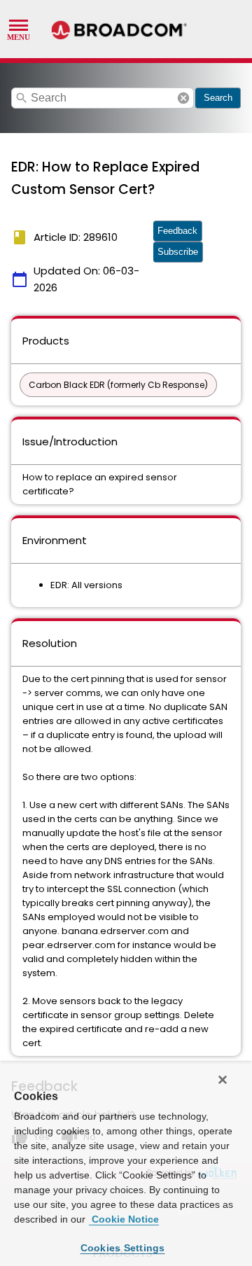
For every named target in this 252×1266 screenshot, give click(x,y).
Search (218, 97)
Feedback (177, 230)
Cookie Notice (124, 1219)
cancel (183, 98)
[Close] (222, 1080)
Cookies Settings (122, 1247)
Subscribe (178, 251)
